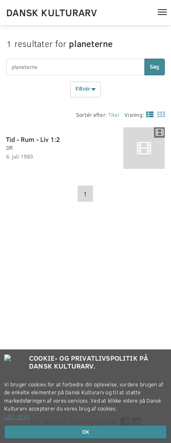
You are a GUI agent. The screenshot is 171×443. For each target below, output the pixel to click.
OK (85, 432)
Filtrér (83, 89)
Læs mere (17, 417)
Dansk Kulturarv (51, 12)
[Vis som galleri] (159, 114)
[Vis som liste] (148, 114)
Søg (154, 66)
